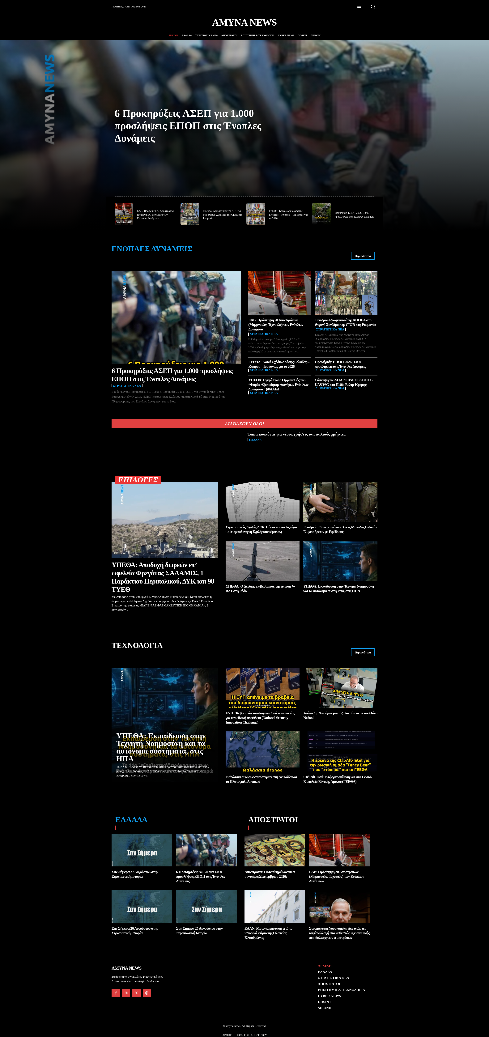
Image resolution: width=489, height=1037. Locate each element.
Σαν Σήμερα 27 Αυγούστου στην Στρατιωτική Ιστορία (135, 874)
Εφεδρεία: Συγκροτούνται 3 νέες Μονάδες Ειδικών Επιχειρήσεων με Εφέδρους (340, 529)
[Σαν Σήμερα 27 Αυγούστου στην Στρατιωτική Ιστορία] (142, 850)
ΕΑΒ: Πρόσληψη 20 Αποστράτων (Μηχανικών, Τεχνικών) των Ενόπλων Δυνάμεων (155, 215)
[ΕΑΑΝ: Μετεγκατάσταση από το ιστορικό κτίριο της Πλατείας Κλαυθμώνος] (274, 906)
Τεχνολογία (137, 645)
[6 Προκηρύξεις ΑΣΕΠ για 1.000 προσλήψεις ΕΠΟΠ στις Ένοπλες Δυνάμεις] (176, 317)
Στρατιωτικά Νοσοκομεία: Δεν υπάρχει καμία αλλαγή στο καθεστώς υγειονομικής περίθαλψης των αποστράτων (339, 933)
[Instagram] (126, 993)
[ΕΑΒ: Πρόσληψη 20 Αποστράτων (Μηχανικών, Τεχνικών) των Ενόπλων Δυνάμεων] (124, 214)
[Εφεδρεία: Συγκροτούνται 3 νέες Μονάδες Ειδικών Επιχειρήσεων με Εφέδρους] (340, 502)
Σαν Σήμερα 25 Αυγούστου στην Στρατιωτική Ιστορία (199, 930)
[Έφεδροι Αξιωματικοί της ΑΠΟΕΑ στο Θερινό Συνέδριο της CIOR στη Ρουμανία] (190, 214)
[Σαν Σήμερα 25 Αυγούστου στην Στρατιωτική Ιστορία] (206, 906)
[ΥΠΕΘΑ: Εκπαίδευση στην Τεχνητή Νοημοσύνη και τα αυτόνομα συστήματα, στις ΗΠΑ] (340, 561)
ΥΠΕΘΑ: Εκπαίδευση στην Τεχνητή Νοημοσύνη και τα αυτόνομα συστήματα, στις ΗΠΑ (161, 747)
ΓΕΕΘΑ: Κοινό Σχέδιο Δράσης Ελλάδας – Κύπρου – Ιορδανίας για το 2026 (288, 215)
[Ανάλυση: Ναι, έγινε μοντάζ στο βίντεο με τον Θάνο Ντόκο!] (340, 688)
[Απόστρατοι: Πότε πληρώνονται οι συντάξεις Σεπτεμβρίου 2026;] (274, 850)
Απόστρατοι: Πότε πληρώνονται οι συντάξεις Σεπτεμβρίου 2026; (269, 874)
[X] (136, 993)
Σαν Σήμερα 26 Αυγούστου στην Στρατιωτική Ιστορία (135, 930)
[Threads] (147, 993)
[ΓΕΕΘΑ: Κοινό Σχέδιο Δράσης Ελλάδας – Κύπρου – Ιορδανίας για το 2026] (255, 214)
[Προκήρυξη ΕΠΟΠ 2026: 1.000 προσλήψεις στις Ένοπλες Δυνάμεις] (321, 214)
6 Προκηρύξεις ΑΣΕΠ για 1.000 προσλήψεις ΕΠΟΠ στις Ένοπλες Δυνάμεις (188, 126)
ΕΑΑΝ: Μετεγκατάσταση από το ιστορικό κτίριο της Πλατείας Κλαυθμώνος (268, 933)
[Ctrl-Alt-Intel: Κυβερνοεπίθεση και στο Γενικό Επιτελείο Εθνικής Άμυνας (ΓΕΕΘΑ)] (340, 751)
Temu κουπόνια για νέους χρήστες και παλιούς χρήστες (296, 434)
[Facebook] (116, 993)
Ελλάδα (255, 439)
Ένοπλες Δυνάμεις (152, 249)
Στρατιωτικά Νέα (127, 385)
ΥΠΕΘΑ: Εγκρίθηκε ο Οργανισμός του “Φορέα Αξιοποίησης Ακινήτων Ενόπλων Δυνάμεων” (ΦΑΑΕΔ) (278, 384)
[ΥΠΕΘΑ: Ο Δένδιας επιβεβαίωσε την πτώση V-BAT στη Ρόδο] (263, 561)
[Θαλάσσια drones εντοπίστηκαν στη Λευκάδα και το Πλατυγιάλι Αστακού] (263, 751)
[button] (372, 6)
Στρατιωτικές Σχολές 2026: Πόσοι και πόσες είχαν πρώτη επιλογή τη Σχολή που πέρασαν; (261, 529)
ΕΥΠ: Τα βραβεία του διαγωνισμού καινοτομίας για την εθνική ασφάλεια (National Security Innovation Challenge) (260, 717)
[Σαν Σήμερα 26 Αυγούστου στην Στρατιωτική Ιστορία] (142, 906)
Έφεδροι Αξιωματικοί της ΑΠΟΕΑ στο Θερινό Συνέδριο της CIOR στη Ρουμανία (222, 215)
